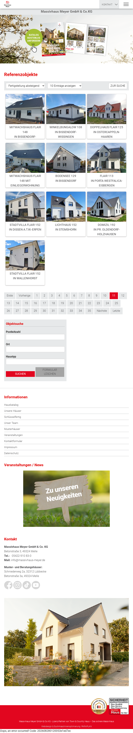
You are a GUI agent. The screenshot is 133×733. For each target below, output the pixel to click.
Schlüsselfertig (12, 417)
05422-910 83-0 (21, 555)
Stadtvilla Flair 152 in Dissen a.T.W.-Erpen (25, 227)
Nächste (102, 310)
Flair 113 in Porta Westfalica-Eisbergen (106, 179)
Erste (10, 295)
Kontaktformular (13, 441)
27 (17, 310)
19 (62, 303)
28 (26, 310)
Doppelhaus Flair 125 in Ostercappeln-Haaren (106, 130)
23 (98, 303)
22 (89, 303)
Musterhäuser (12, 429)
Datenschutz (11, 453)
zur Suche (117, 85)
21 (80, 303)
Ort (8, 344)
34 (80, 310)
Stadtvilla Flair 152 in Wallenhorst (25, 276)
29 (35, 310)
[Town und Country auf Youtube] (36, 585)
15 (26, 303)
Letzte (116, 310)
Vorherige (24, 295)
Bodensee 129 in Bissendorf (65, 178)
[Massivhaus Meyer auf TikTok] (27, 585)
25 (116, 303)
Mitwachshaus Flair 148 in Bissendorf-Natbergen (25, 130)
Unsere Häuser (12, 410)
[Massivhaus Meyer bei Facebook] (8, 585)
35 (89, 310)
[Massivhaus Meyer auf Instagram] (17, 585)
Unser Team (11, 423)
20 (71, 303)
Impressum (10, 447)
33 (71, 310)
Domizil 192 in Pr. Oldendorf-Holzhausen (107, 228)
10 (104, 295)
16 (35, 303)
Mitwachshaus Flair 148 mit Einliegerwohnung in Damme (25, 179)
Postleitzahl (13, 331)
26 (8, 310)
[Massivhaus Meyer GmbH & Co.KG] (7, 4)
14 (17, 303)
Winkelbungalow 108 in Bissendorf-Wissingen (66, 130)
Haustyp (11, 356)
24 (107, 303)
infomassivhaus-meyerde (28, 560)
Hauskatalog (11, 404)
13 (8, 303)
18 (53, 303)
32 (62, 310)
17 (44, 303)
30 (44, 310)
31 (53, 310)
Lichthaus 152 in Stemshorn (66, 227)
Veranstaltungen (13, 435)
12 (122, 295)
